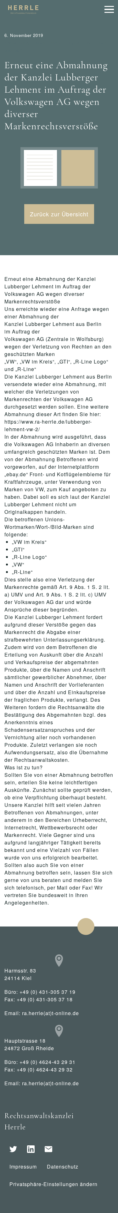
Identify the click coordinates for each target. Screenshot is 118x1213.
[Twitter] (13, 1149)
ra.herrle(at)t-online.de (50, 1013)
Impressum (23, 1166)
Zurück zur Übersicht (59, 214)
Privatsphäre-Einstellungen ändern (53, 1184)
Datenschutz (62, 1166)
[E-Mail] (48, 1149)
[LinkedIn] (31, 1149)
